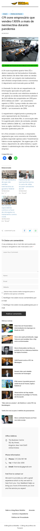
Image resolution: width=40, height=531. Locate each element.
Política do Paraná (16, 14)
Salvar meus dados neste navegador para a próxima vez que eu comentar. (19, 293)
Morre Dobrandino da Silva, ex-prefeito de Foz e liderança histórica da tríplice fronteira (26, 350)
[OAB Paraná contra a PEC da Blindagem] (7, 361)
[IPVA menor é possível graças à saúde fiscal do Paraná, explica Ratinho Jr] (7, 384)
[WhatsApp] (35, 230)
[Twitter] (30, 230)
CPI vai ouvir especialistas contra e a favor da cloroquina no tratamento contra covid (9, 211)
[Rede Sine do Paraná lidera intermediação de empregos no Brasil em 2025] (7, 328)
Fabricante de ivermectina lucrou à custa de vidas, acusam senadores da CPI (26, 184)
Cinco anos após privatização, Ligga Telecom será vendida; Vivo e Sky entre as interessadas (26, 339)
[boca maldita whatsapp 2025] (20, 65)
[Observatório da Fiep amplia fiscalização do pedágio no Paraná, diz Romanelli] (7, 395)
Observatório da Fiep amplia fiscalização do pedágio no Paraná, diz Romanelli (25, 395)
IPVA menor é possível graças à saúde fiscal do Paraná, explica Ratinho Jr (24, 383)
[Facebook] (24, 230)
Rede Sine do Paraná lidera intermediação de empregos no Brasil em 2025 (24, 328)
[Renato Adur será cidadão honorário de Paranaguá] (7, 373)
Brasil (5, 14)
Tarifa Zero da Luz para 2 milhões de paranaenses (18, 410)
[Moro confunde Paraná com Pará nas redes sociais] (7, 419)
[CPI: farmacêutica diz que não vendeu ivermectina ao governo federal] (9, 174)
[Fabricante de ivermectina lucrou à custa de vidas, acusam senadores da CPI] (26, 174)
